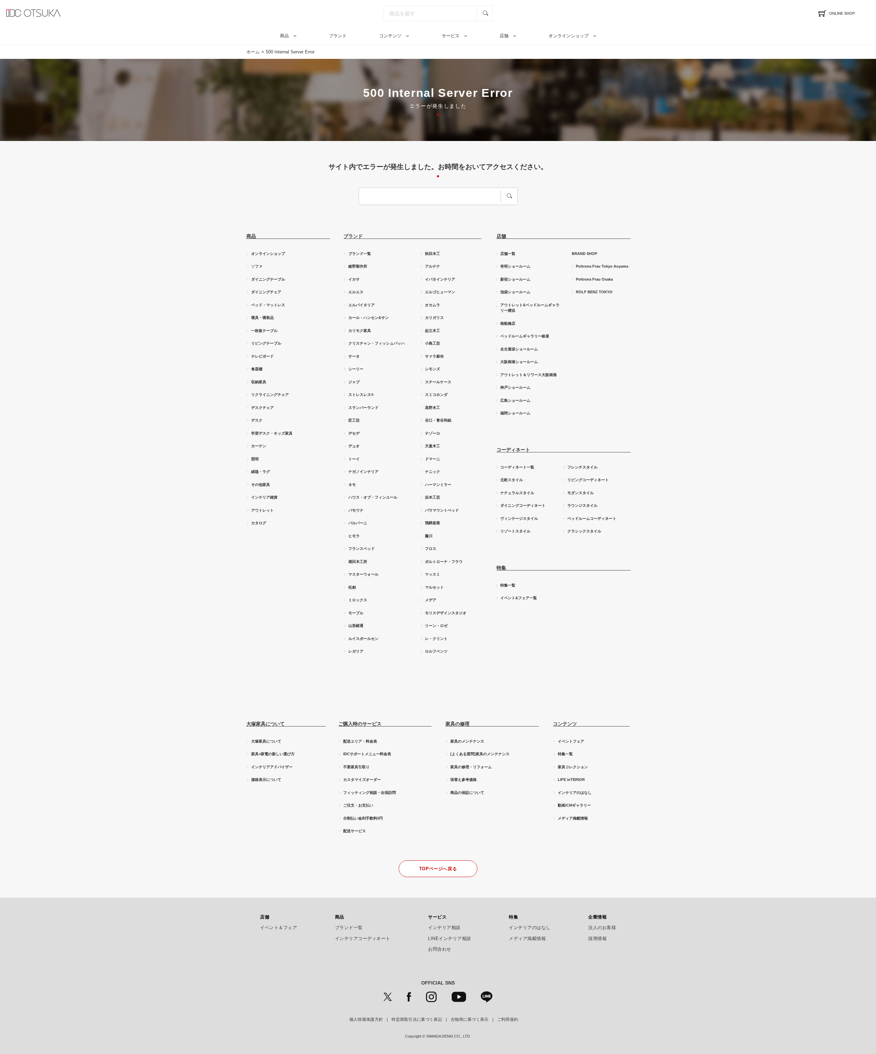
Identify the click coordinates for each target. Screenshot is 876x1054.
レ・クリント (436, 639)
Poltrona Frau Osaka (594, 279)
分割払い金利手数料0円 (363, 818)
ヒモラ (354, 536)
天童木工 (432, 446)
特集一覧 (507, 585)
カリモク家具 (359, 331)
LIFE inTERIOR (571, 779)
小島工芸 (432, 343)
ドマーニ (432, 459)
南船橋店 (507, 323)
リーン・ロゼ (436, 626)
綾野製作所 (357, 266)
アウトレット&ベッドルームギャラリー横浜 (529, 308)
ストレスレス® (361, 395)
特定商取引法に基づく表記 (416, 1019)
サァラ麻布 (434, 356)
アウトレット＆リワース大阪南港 (528, 375)
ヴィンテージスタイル (519, 518)
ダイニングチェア (266, 292)
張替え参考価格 (463, 779)
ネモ (352, 485)
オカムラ (432, 305)
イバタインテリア (440, 279)
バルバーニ (357, 523)
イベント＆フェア (278, 927)
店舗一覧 (507, 254)
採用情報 (597, 938)
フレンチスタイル (582, 467)
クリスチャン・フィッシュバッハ (376, 343)
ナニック (432, 472)
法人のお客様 (602, 927)
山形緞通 (355, 626)
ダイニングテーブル (268, 279)
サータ (354, 356)
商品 (284, 35)
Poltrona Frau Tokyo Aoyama (602, 266)
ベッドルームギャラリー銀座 (524, 336)
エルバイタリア (361, 305)
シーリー (355, 369)
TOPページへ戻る (438, 868)
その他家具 (260, 485)
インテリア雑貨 (264, 497)
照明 (255, 459)
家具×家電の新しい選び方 (273, 754)
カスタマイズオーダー (362, 779)
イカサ (354, 279)
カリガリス (434, 318)
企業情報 (597, 917)
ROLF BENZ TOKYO (594, 292)
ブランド (338, 35)
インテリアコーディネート (362, 938)
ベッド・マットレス (268, 305)
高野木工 (432, 408)
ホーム (253, 51)
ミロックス (357, 600)
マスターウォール (363, 574)
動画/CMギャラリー (574, 805)
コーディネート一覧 (517, 467)
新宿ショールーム (515, 279)
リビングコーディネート (588, 480)
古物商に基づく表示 (470, 1019)
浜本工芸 (432, 497)
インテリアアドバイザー (272, 767)
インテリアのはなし (575, 792)
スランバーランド (363, 408)
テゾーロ (432, 433)
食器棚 (256, 369)
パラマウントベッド (442, 510)
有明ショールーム (515, 266)
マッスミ (432, 574)
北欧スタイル (511, 480)
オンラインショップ (569, 35)
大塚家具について (266, 741)
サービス (451, 35)
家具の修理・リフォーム (471, 767)
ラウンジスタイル (582, 505)
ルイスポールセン (363, 639)
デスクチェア (262, 408)
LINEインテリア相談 (449, 938)
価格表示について (266, 779)
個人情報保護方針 (366, 1019)
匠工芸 (354, 420)
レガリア (355, 651)
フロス (430, 549)
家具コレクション (573, 767)
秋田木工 (432, 254)
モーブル (355, 613)
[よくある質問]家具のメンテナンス (480, 754)
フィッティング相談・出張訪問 (369, 792)
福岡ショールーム (515, 413)
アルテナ (432, 266)
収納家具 (258, 382)
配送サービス (354, 831)
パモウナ (355, 510)
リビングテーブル (266, 343)
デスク (256, 420)
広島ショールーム (515, 400)
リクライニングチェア (270, 395)
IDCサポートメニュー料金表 (367, 754)
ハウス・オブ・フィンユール (372, 497)
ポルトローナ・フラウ (444, 562)
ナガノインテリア (363, 472)
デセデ (354, 433)
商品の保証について (467, 792)
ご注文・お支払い (358, 805)
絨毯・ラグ (260, 472)
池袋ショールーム (515, 292)
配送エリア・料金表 (360, 741)
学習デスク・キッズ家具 (272, 433)
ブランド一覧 (359, 254)
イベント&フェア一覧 (518, 598)
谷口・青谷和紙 (438, 420)
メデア (430, 600)
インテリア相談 (444, 927)
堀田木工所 (357, 562)
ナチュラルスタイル (517, 493)
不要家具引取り (356, 767)
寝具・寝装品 (262, 318)
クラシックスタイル (584, 531)
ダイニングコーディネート (522, 505)
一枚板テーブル (264, 331)
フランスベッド (361, 549)
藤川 (429, 536)
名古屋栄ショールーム (519, 349)
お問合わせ (439, 949)
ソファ (256, 266)
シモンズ (432, 369)
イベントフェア (571, 741)
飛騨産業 (432, 523)
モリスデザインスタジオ (445, 613)
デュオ (354, 446)
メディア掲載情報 (573, 818)
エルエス (355, 292)
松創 (352, 587)
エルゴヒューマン (440, 292)
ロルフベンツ (436, 651)
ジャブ (354, 382)
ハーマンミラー (438, 485)
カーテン (258, 446)
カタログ (258, 523)
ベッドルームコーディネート (591, 518)
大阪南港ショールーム (519, 362)
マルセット (434, 587)
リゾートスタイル (515, 531)
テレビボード (262, 356)
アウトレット (262, 510)
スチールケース (438, 382)
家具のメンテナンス (467, 741)
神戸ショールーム (515, 387)
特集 (513, 917)
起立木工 (432, 331)
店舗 (504, 35)
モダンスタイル (580, 493)
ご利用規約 (507, 1019)
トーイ (354, 459)
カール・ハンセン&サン (368, 318)
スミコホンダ (436, 395)
